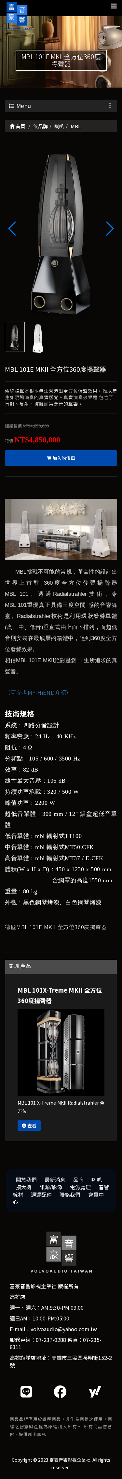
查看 (31, 1125)
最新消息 (55, 1179)
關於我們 (26, 1179)
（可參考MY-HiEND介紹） (38, 692)
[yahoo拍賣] (95, 1391)
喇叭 (96, 1179)
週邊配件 (41, 1194)
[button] (109, 228)
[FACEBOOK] (60, 1391)
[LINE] (26, 1391)
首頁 (20, 126)
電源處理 (80, 1187)
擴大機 (24, 1187)
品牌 (78, 1179)
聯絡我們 (70, 1194)
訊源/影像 (50, 1187)
